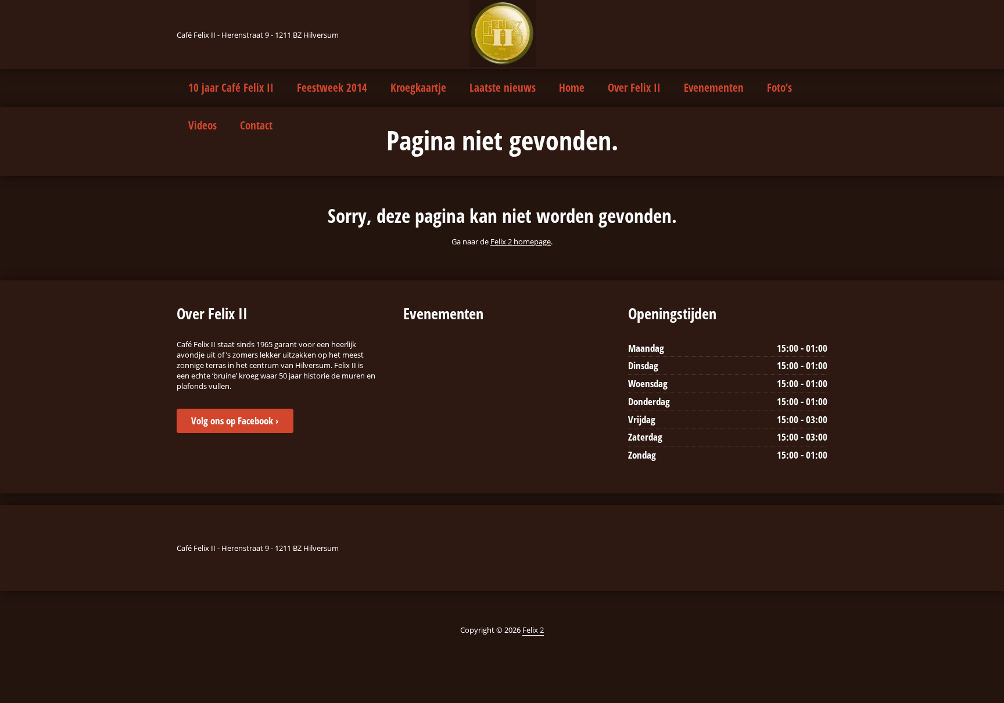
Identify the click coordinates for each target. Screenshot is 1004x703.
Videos (202, 125)
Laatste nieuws (502, 87)
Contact (256, 125)
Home (572, 87)
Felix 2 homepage (520, 241)
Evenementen (714, 87)
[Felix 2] (502, 33)
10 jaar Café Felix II (231, 87)
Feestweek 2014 (332, 87)
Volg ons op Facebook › (234, 420)
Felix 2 (533, 630)
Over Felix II (634, 87)
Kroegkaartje (418, 87)
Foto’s (779, 87)
